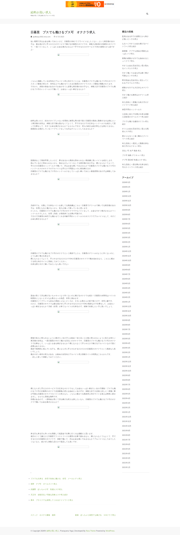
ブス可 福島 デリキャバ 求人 (133, 155)
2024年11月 (126, 256)
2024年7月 (126, 274)
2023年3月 (126, 348)
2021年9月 (126, 431)
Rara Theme (91, 531)
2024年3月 (126, 293)
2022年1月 (126, 412)
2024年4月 (126, 288)
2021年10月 (126, 426)
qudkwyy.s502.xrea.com (41, 37)
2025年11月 (126, 201)
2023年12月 (126, 306)
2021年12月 (126, 417)
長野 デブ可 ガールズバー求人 (44, 484)
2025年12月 (126, 196)
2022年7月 (126, 385)
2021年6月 (126, 444)
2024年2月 (126, 297)
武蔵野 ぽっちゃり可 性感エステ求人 (46, 489)
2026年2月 (126, 187)
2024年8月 (126, 270)
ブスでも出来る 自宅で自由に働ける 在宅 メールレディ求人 (56, 479)
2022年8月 (126, 380)
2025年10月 (126, 205)
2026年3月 (126, 182)
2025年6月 (126, 224)
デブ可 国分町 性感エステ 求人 (134, 160)
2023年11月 (126, 311)
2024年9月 (126, 265)
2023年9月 (126, 320)
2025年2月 (126, 242)
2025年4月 (126, 233)
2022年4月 (126, 398)
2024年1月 (126, 302)
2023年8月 (126, 325)
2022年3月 (126, 403)
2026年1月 (126, 192)
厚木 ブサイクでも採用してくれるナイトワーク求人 (52, 500)
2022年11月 (126, 366)
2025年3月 (126, 238)
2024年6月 (126, 279)
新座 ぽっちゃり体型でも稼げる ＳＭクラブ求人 (95, 515)
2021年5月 (126, 449)
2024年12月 (126, 251)
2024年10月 (126, 260)
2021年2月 (126, 463)
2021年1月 (126, 467)
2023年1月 (126, 357)
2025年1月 (126, 247)
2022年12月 (126, 362)
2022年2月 (126, 408)
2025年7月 (126, 219)
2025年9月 (126, 210)
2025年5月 (126, 228)
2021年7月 (126, 440)
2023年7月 (126, 329)
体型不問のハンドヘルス (132, 110)
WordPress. (110, 531)
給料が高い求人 (41, 12)
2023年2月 (126, 352)
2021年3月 (126, 458)
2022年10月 (126, 371)
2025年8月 (126, 215)
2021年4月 (126, 454)
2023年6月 (126, 334)
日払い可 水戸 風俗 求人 (131, 151)
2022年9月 (126, 375)
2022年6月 (126, 389)
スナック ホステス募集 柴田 (43, 515)
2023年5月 (126, 339)
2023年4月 (126, 343)
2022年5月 (126, 394)
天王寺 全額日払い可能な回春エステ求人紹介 (49, 495)
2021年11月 (126, 421)
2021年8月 (126, 435)
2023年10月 (126, 316)
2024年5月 (126, 283)
